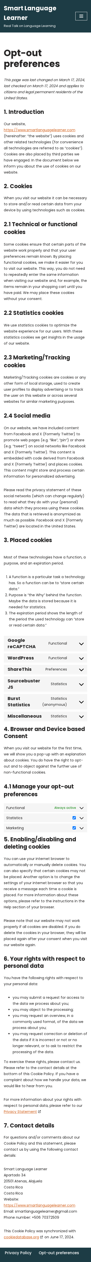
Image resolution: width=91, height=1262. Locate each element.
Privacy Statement (20, 1111)
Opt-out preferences (59, 1252)
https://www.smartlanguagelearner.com (39, 129)
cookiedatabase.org (21, 1237)
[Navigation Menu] (81, 16)
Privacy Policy (18, 1252)
